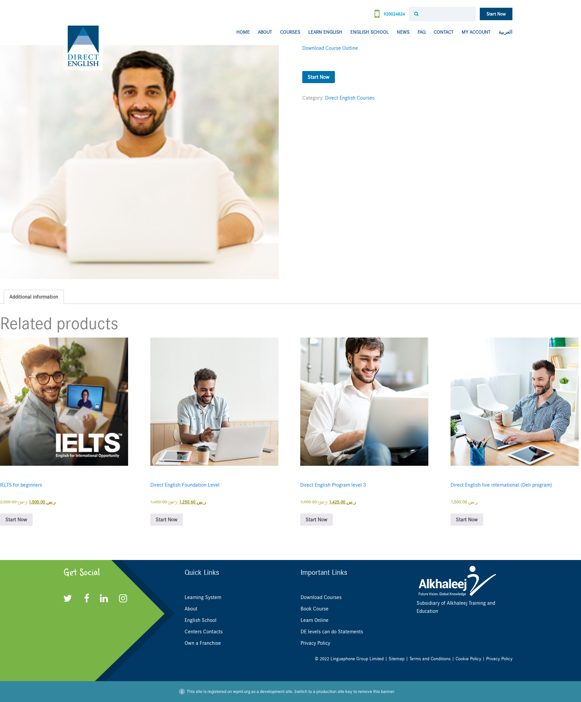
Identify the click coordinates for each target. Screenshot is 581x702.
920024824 (393, 14)
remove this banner (376, 691)
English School (369, 32)
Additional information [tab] (33, 297)
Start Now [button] (16, 520)
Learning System (203, 597)
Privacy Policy (315, 643)
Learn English (325, 32)
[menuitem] (503, 32)
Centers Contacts (204, 632)
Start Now (496, 14)
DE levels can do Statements (332, 632)
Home (243, 32)
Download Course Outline (330, 48)
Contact (444, 32)
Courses (290, 32)
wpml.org (241, 691)
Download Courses (321, 597)
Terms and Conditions (430, 659)
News (403, 32)
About (265, 32)
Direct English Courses (350, 98)
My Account (476, 32)
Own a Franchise (203, 643)
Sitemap (396, 659)
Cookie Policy (468, 659)
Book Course (314, 609)
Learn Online (314, 620)
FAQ (422, 32)
